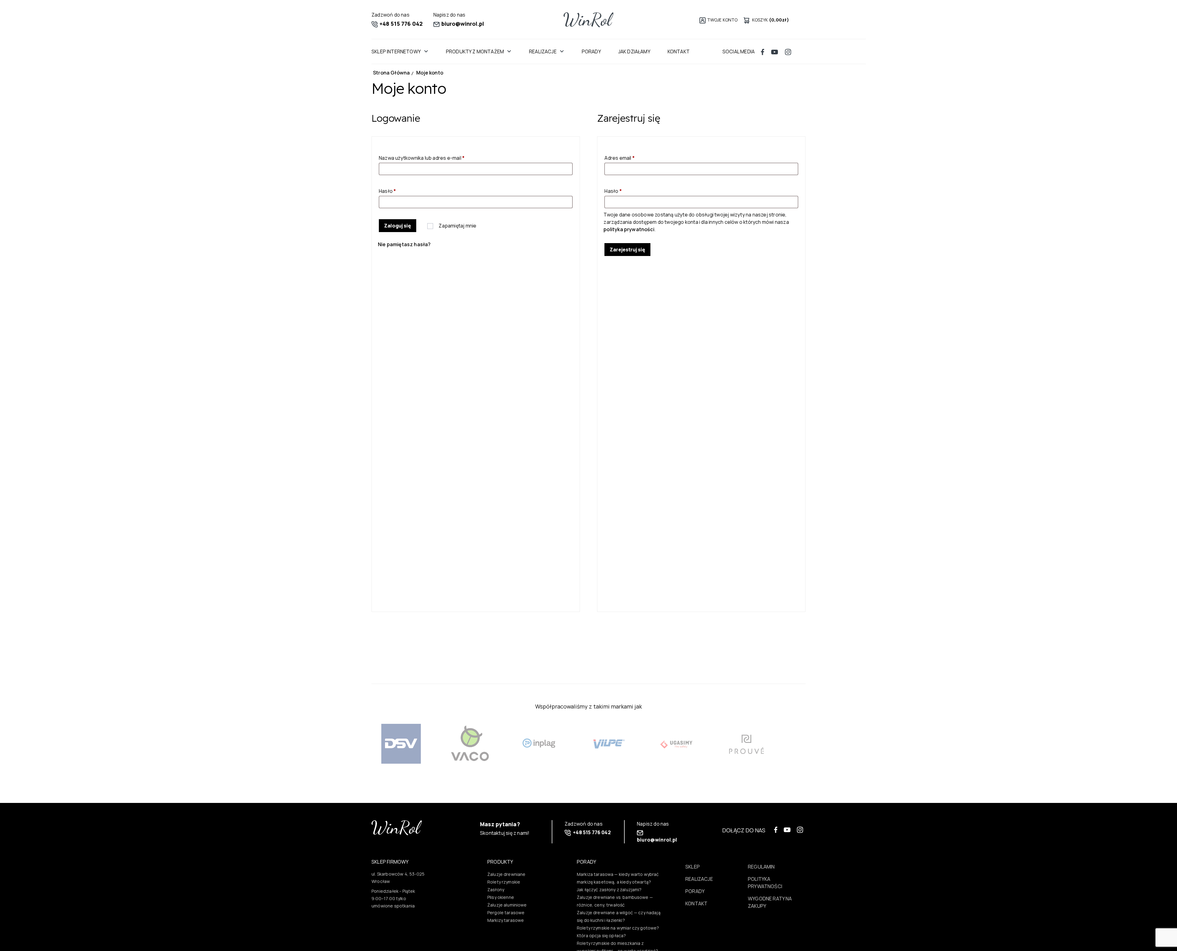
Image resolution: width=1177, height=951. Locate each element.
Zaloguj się (397, 225)
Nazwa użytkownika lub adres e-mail (434, 157)
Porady (591, 51)
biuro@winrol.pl (462, 23)
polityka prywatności (629, 229)
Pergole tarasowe (505, 912)
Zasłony (495, 889)
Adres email (632, 157)
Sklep (692, 866)
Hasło (400, 190)
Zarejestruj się (627, 249)
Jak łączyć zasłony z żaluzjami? (609, 889)
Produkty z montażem (475, 51)
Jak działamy (634, 51)
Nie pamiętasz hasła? (404, 244)
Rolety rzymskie (503, 882)
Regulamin (761, 866)
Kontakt (679, 51)
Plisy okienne (500, 897)
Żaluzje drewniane (506, 874)
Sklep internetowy (396, 51)
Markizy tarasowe (505, 920)
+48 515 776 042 (400, 23)
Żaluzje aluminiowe (507, 905)
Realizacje (543, 51)
